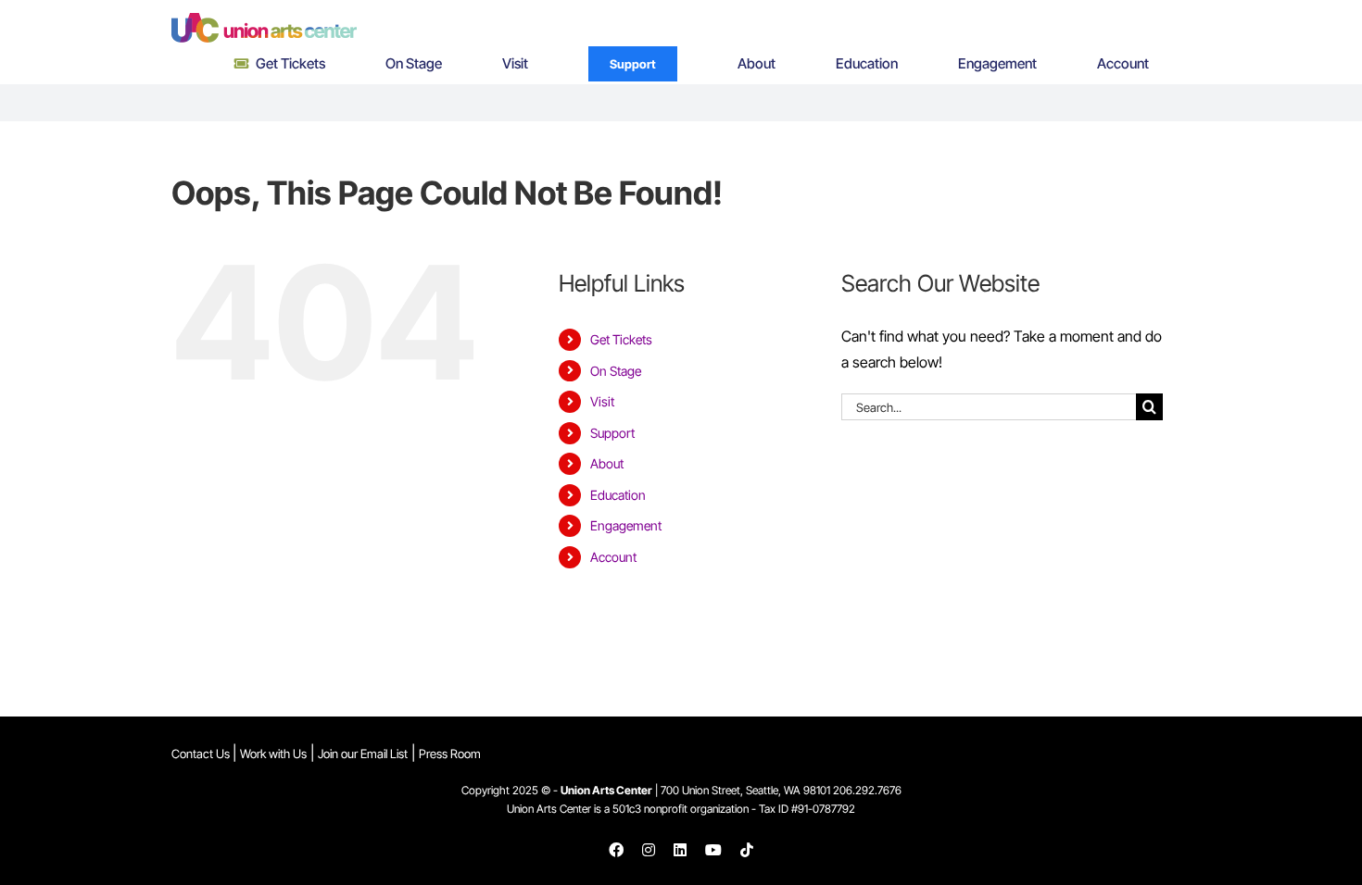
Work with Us (273, 753)
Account (613, 557)
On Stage (615, 371)
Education (618, 495)
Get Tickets (621, 339)
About (607, 463)
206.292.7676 (867, 790)
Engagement (626, 525)
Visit (602, 401)
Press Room (450, 753)
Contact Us (202, 753)
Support (612, 433)
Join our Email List (363, 753)
